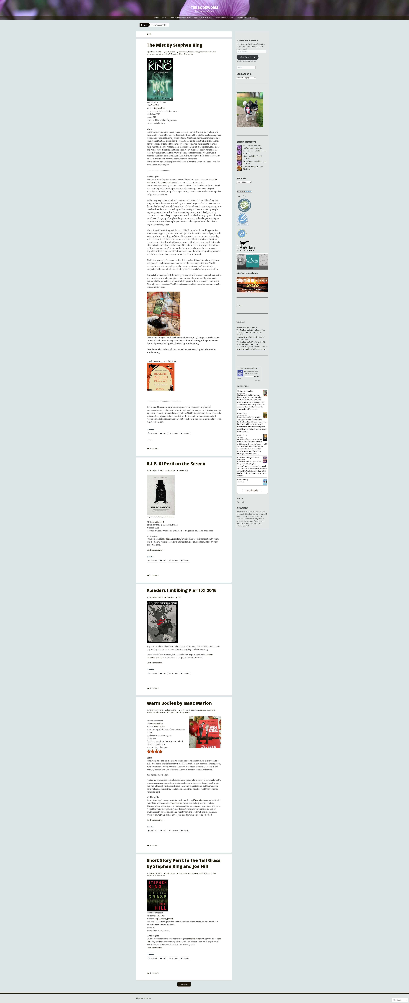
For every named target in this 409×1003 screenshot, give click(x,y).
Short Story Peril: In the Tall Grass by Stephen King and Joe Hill (183, 863)
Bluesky (239, 305)
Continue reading (156, 550)
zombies (187, 712)
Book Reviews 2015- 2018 (203, 18)
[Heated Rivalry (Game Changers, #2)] (265, 482)
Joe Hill (201, 873)
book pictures (185, 710)
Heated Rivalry (242, 480)
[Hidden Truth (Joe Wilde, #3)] (265, 438)
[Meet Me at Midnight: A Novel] (265, 460)
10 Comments (154, 845)
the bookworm (204, 7)
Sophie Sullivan (241, 459)
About (164, 18)
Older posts (184, 984)
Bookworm (247, 371)
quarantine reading (161, 54)
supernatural (161, 875)
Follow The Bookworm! (247, 57)
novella (196, 52)
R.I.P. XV (172, 361)
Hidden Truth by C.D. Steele (247, 328)
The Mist (155, 105)
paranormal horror (205, 52)
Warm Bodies (157, 724)
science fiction (178, 54)
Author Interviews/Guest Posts (180, 18)
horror (190, 52)
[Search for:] (246, 68)
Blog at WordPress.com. (143, 998)
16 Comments (154, 688)
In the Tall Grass (158, 916)
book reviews (170, 52)
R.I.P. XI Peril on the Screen (176, 464)
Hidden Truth (242, 435)
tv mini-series (167, 182)
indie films (165, 539)
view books (257, 380)
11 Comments (154, 575)
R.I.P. (170, 54)
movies (181, 470)
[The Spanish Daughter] (265, 393)
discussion (171, 470)
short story (212, 873)
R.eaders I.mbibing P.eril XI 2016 (182, 590)
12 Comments (154, 973)
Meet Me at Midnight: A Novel (248, 458)
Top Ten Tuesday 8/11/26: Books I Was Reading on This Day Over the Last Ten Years (251, 332)
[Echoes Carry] (265, 415)
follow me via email (247, 40)
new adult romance (159, 712)
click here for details (168, 517)
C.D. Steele (240, 437)
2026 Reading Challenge (249, 368)
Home (156, 18)
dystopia (203, 710)
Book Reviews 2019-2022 (224, 18)
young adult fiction (177, 712)
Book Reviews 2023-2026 (246, 18)
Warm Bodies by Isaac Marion (179, 703)
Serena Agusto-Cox (242, 415)
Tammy (245, 167)
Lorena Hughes (241, 393)
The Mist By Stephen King (174, 45)
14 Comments (154, 448)
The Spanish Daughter (245, 391)
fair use (160, 517)
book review (183, 52)
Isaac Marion (211, 710)
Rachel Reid (241, 482)
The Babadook (157, 522)
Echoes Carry (242, 413)
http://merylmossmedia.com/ (247, 273)
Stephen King (188, 54)
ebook (190, 873)
